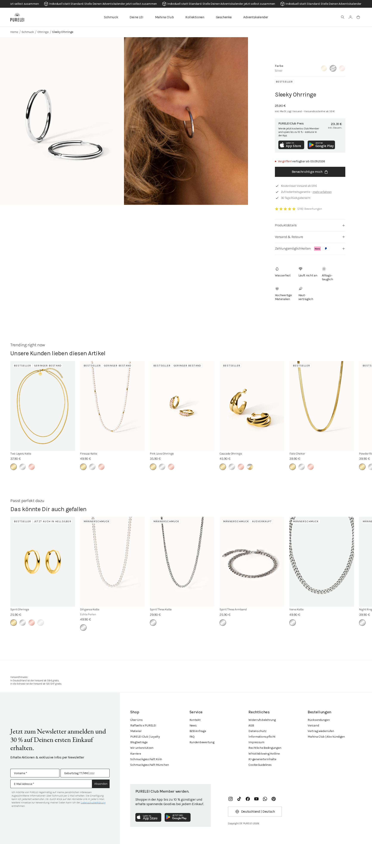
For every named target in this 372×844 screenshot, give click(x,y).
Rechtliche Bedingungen (264, 748)
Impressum (256, 742)
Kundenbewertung (201, 742)
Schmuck (111, 17)
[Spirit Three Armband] (252, 562)
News (193, 725)
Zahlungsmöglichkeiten (293, 248)
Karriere (135, 753)
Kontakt (195, 720)
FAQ (192, 736)
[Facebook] (247, 798)
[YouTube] (256, 798)
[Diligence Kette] (112, 562)
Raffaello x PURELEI (143, 725)
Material (135, 731)
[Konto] (350, 17)
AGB (251, 725)
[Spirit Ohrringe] (42, 562)
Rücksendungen (319, 720)
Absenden (100, 784)
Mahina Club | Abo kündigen (326, 736)
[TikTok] (239, 798)
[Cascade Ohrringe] (252, 406)
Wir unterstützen (141, 748)
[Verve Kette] (321, 562)
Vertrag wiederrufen (321, 731)
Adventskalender (255, 17)
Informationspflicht (262, 736)
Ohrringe (43, 32)
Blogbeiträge (138, 742)
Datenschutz (257, 731)
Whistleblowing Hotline (263, 753)
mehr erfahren (322, 192)
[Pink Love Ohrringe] (182, 406)
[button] (342, 17)
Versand (313, 725)
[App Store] (148, 817)
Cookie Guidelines (259, 765)
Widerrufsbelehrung (262, 720)
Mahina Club (164, 17)
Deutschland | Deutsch (258, 811)
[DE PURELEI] (17, 17)
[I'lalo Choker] (321, 406)
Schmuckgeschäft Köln (146, 759)
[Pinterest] (273, 798)
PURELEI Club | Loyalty (145, 736)
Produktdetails (286, 225)
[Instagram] (230, 798)
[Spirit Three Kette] (182, 562)
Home (14, 32)
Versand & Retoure (289, 237)
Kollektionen (194, 17)
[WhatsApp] (265, 798)
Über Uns (136, 720)
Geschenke (224, 17)
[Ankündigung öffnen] (186, 4)
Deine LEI (136, 17)
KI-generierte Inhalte (262, 759)
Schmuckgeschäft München (149, 765)
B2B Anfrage (197, 731)
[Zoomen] (62, 121)
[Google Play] (178, 817)
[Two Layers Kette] (42, 406)
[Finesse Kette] (112, 406)
